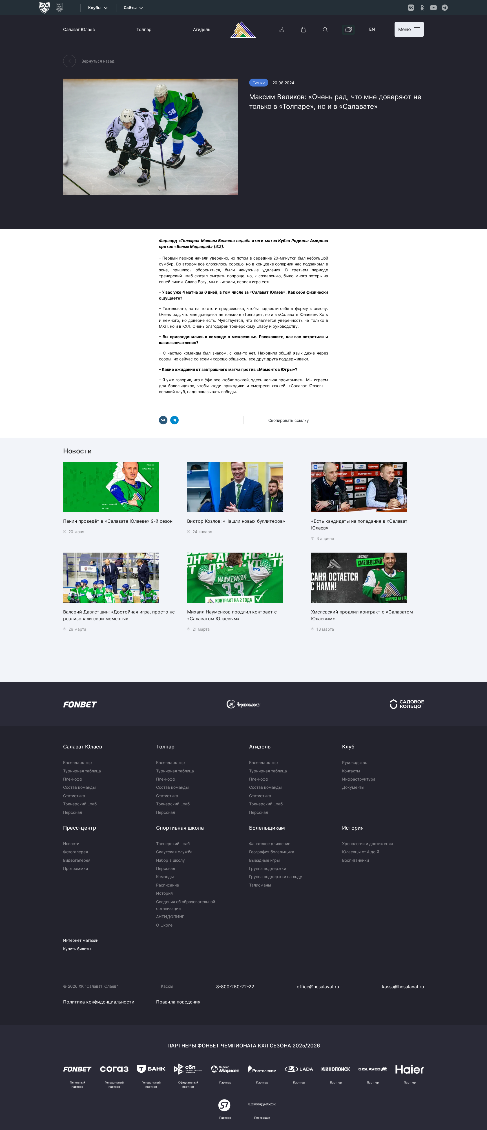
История (164, 893)
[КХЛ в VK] (411, 7)
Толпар (143, 29)
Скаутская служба (174, 851)
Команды (165, 876)
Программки (75, 868)
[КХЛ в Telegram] (444, 7)
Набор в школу (170, 860)
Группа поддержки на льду (275, 876)
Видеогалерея (76, 860)
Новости (71, 843)
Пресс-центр (79, 828)
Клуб (348, 747)
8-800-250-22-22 (235, 986)
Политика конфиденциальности (98, 1002)
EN (372, 29)
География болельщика (271, 851)
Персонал (72, 812)
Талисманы (260, 885)
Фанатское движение (269, 843)
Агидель (201, 29)
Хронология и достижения (367, 843)
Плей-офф (72, 779)
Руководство (354, 762)
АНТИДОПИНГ (170, 916)
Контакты (351, 770)
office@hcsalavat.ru (318, 986)
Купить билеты (77, 948)
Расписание (167, 885)
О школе (164, 925)
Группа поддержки (267, 868)
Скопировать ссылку (288, 420)
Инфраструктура (358, 779)
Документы (353, 787)
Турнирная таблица (82, 770)
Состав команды (79, 787)
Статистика (74, 795)
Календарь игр (77, 762)
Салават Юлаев (79, 29)
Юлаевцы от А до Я (360, 851)
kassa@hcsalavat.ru (403, 986)
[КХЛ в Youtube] (433, 7)
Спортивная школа (180, 828)
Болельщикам (267, 828)
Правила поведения (178, 1002)
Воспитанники (355, 860)
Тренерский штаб (80, 803)
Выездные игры (264, 860)
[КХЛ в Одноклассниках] (422, 7)
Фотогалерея (75, 851)
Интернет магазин (80, 940)
